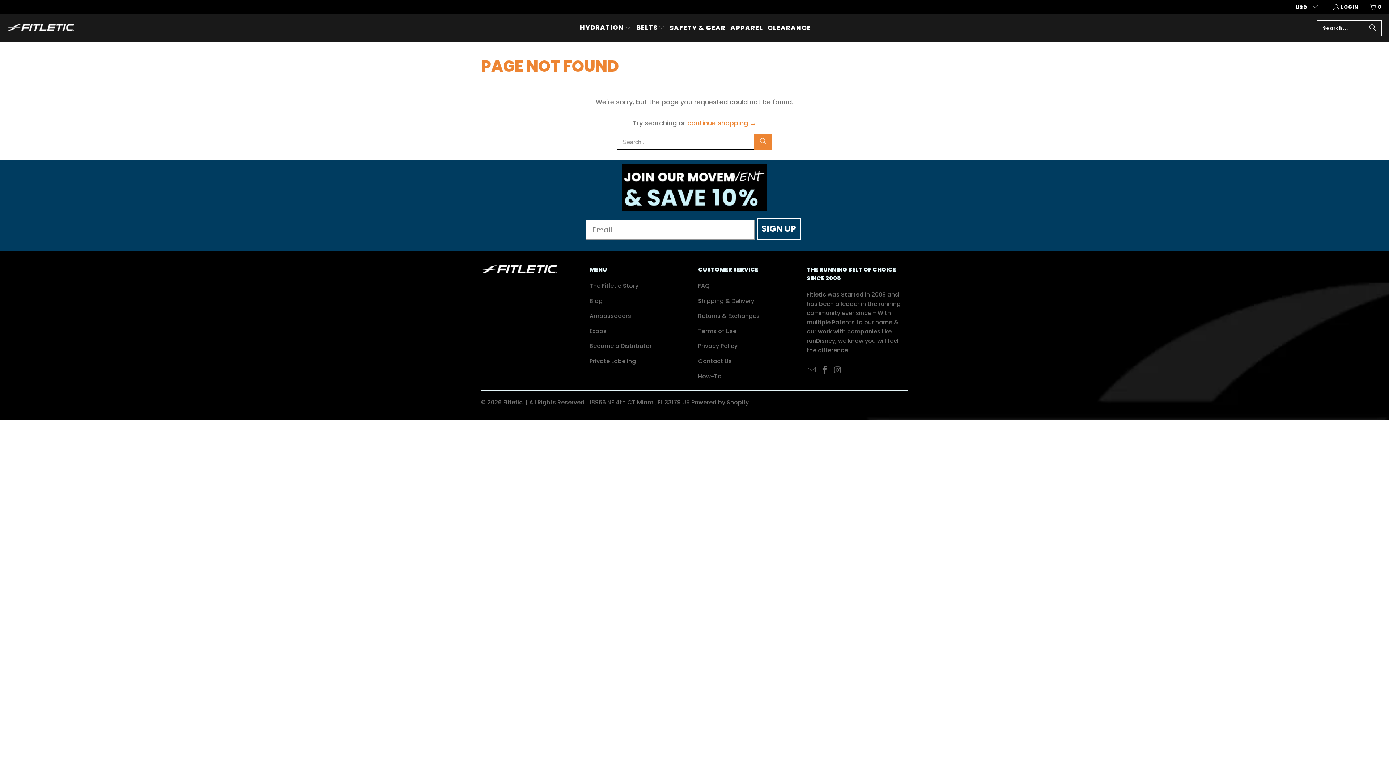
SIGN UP (778, 229)
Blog (596, 301)
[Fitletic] (40, 28)
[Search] (1373, 28)
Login (1349, 7)
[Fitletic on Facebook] (825, 370)
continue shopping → (721, 122)
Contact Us (715, 361)
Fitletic (513, 402)
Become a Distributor (621, 346)
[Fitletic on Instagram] (837, 370)
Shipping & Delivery (726, 301)
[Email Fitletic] (812, 370)
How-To (710, 376)
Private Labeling (613, 361)
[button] (605, 28)
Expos (598, 331)
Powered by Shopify (720, 402)
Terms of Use (717, 331)
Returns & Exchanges (729, 316)
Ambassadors (610, 316)
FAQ (704, 286)
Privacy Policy (718, 346)
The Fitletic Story (614, 286)
